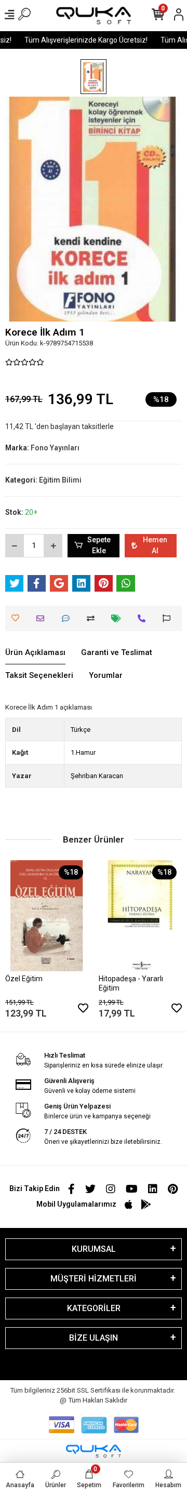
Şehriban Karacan (97, 776)
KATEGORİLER (94, 1308)
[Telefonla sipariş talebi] (144, 618)
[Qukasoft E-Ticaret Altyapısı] (93, 1451)
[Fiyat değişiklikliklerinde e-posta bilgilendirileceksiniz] (119, 618)
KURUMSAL (94, 1249)
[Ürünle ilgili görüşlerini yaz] (68, 618)
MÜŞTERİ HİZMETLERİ (93, 1279)
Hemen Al (155, 545)
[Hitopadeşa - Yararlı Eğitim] (140, 915)
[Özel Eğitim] (46, 915)
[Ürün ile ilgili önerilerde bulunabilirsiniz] (169, 618)
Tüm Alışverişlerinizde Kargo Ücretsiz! (82, 40)
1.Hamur (83, 752)
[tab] (35, 653)
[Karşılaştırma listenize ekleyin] (93, 618)
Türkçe (80, 729)
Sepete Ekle (99, 545)
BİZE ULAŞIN (93, 1338)
